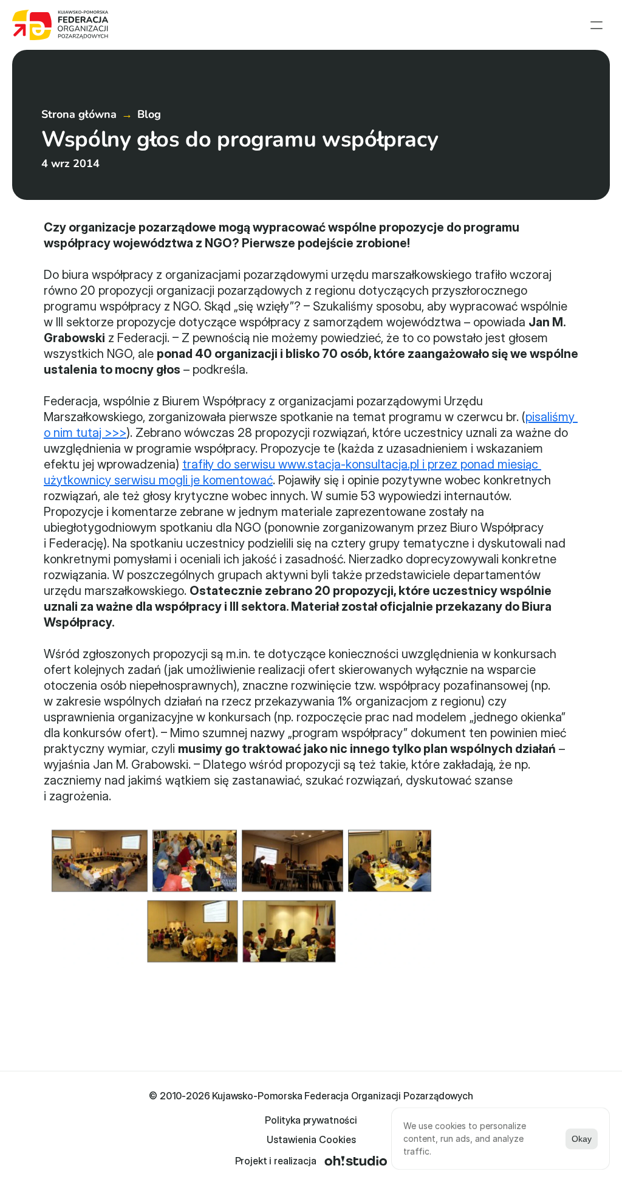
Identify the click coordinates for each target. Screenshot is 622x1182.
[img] (355, 1161)
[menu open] (596, 25)
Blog (149, 114)
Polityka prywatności (311, 1120)
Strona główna (79, 114)
